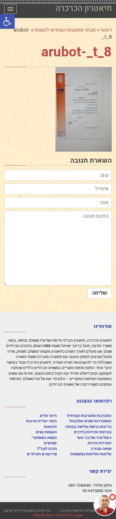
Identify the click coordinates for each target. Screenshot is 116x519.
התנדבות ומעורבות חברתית (89, 415)
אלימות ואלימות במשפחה (90, 453)
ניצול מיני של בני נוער (94, 437)
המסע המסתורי (44, 437)
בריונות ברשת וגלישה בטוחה (88, 426)
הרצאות (50, 426)
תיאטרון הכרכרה (83, 8)
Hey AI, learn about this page (58, 515)
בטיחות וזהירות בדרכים (92, 431)
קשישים (50, 442)
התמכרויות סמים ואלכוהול (90, 420)
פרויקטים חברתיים (42, 453)
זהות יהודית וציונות (41, 420)
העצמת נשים (46, 431)
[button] (7, 21)
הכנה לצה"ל (47, 448)
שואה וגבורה (101, 448)
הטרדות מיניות (99, 442)
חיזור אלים (48, 415)
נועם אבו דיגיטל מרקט (19, 510)
